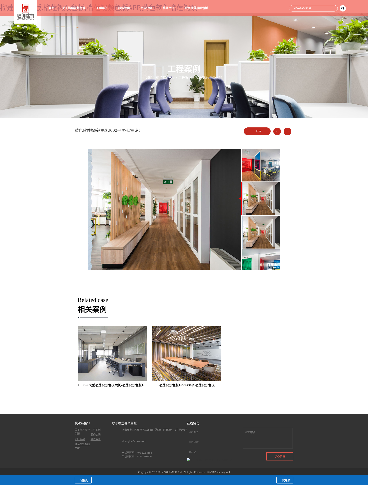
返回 (258, 131)
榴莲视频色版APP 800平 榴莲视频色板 (187, 385)
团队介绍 (80, 439)
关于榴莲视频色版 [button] (74, 8)
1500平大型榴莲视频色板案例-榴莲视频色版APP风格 (116, 385)
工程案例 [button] (102, 8)
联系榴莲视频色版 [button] (197, 8)
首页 (52, 8)
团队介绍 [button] (146, 8)
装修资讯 (96, 439)
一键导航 (284, 480)
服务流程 (96, 434)
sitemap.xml (223, 472)
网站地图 (211, 472)
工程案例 (185, 77)
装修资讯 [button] (169, 8)
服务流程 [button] (124, 8)
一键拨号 (83, 480)
